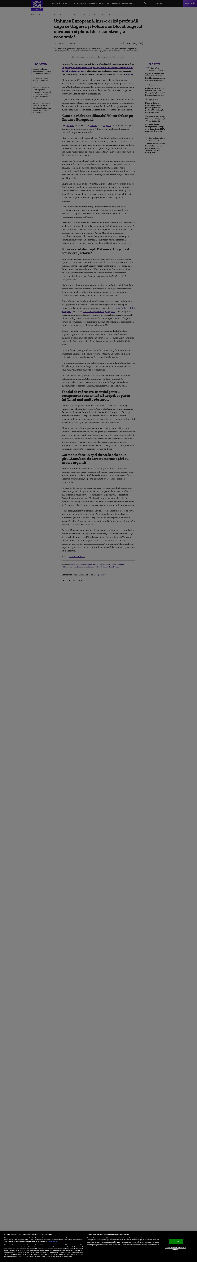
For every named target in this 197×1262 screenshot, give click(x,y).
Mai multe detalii (52, 1241)
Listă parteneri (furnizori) (94, 1248)
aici (16, 1252)
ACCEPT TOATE (176, 1242)
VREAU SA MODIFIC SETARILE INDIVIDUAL (175, 1248)
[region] (98, 1246)
